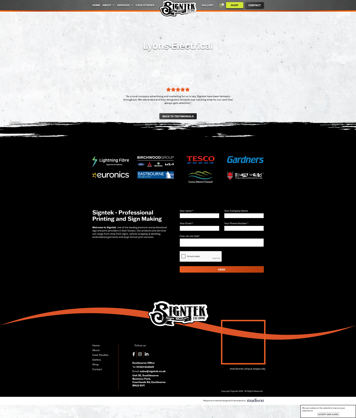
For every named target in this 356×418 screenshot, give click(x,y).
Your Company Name (236, 210)
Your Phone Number (236, 223)
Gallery (207, 5)
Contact (255, 5)
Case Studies (145, 5)
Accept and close (328, 414)
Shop (234, 5)
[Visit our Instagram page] (140, 354)
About (107, 5)
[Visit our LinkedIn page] (147, 354)
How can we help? (190, 236)
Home (96, 5)
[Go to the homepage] (178, 8)
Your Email (186, 223)
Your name (186, 210)
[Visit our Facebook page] (134, 354)
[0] (221, 5)
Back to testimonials (178, 116)
